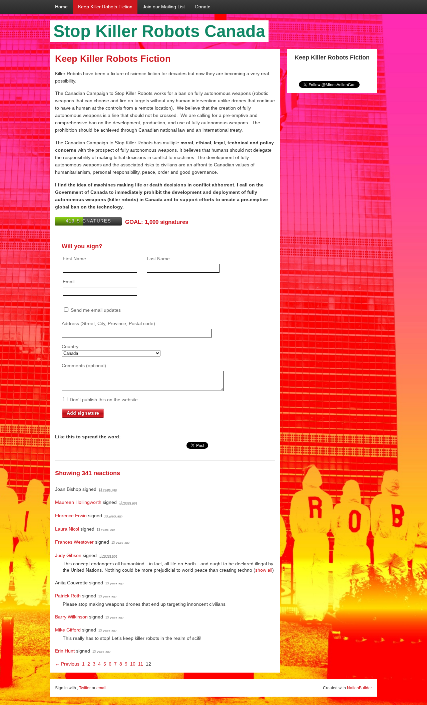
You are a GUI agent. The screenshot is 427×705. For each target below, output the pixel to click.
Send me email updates (95, 310)
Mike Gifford (68, 629)
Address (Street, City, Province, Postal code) (108, 323)
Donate (202, 6)
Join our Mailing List (164, 6)
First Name (74, 258)
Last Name (158, 258)
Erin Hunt (65, 651)
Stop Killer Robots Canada (159, 31)
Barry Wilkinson (71, 616)
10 (132, 664)
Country (70, 346)
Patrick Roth (68, 595)
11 (140, 664)
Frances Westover (74, 542)
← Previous (67, 664)
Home (61, 6)
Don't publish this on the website (103, 399)
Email (68, 281)
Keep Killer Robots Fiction (105, 6)
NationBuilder (359, 688)
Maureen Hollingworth (78, 502)
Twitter (85, 688)
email (101, 688)
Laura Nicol (67, 529)
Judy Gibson (68, 555)
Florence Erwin (71, 515)
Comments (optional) (84, 365)
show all (263, 570)
